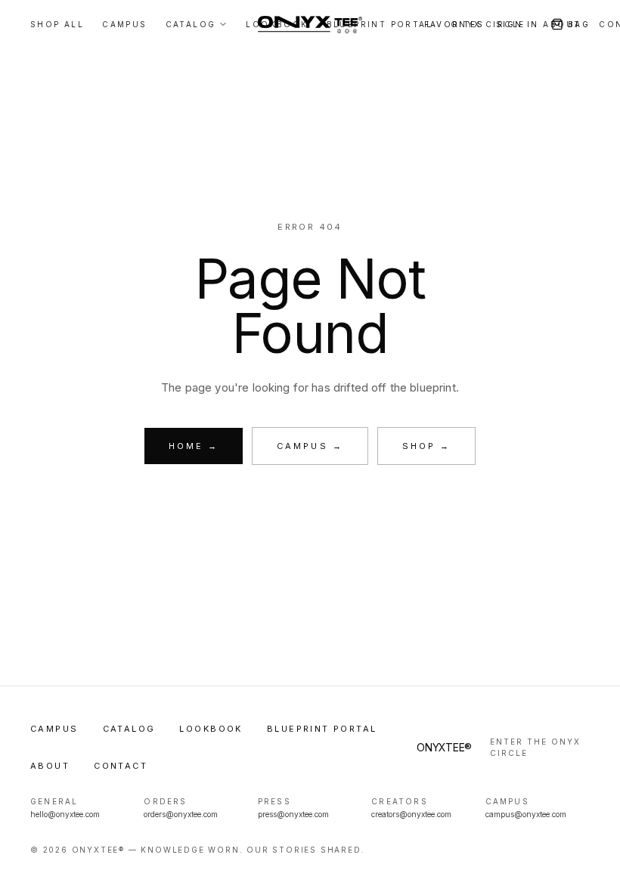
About (50, 765)
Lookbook (210, 728)
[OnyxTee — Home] (309, 24)
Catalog (129, 728)
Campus (54, 728)
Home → (194, 446)
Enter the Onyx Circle (535, 747)
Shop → (426, 446)
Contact (120, 765)
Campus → (310, 446)
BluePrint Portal (322, 728)
